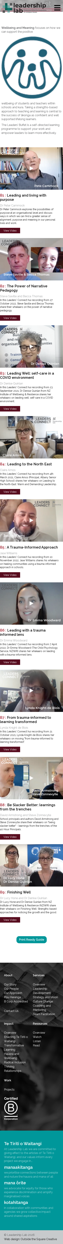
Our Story (10, 984)
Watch (37, 1037)
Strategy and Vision (45, 997)
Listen (37, 1041)
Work (7, 1080)
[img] (57, 7)
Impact (8, 1023)
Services (38, 975)
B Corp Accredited (16, 1001)
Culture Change (43, 1001)
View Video (10, 230)
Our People (11, 988)
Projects (9, 1089)
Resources (40, 1023)
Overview (39, 984)
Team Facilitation (44, 1014)
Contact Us (11, 1011)
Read (36, 1045)
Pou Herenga (12, 997)
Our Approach (13, 993)
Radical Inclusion (15, 1062)
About (8, 975)
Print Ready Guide (31, 939)
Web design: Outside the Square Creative (30, 1239)
